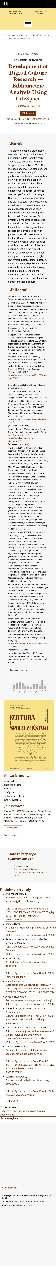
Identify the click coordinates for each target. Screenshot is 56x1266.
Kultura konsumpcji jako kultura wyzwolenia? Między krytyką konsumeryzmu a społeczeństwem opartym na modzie (29, 1035)
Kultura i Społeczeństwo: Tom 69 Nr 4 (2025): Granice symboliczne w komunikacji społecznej (29, 1019)
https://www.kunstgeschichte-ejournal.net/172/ (21, 440)
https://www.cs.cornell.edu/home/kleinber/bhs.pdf (27, 421)
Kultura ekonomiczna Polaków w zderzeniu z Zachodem (29, 948)
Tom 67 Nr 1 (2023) (41, 35)
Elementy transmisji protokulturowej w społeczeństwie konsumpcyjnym (26, 1052)
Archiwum (25, 35)
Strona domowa (11, 35)
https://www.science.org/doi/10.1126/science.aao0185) (28, 377)
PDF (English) (28, 113)
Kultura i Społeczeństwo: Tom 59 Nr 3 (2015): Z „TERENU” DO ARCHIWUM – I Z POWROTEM (29, 990)
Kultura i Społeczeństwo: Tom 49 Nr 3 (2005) (30, 1042)
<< (1, 1100)
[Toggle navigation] (50, 4)
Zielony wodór (13, 1012)
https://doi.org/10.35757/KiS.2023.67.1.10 (30, 119)
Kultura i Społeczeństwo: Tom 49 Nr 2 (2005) (30, 954)
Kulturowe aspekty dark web (26, 869)
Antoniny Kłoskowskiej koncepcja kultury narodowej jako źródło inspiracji (27, 899)
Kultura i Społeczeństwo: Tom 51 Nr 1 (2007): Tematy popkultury (29, 975)
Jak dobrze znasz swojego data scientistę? (28, 1000)
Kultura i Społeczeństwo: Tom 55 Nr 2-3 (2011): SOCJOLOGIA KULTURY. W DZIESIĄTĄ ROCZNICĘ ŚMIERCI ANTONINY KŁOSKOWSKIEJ (29, 914)
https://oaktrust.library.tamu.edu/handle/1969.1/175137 (27, 645)
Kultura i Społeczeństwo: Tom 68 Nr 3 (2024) (30, 874)
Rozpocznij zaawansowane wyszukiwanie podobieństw (23, 1113)
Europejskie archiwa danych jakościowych (28, 984)
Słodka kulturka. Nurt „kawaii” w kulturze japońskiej (26, 964)
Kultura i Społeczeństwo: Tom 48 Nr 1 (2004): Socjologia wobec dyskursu (29, 1093)
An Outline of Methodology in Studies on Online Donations (30, 929)
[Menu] (28, 24)
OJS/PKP (30, 1205)
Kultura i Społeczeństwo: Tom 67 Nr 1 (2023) (30, 935)
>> (17, 1100)
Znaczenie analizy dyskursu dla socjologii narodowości (27, 1082)
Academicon (39, 1201)
